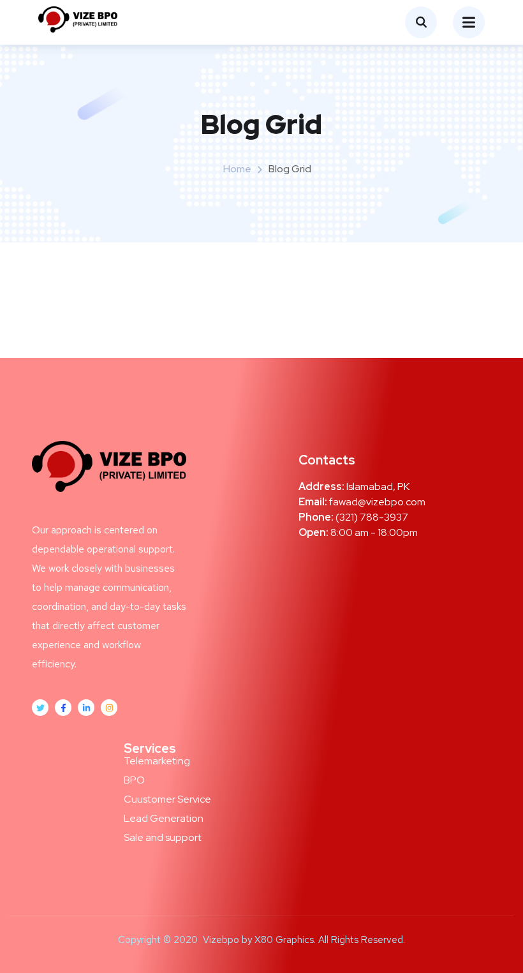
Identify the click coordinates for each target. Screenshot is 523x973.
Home (237, 168)
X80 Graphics (284, 939)
